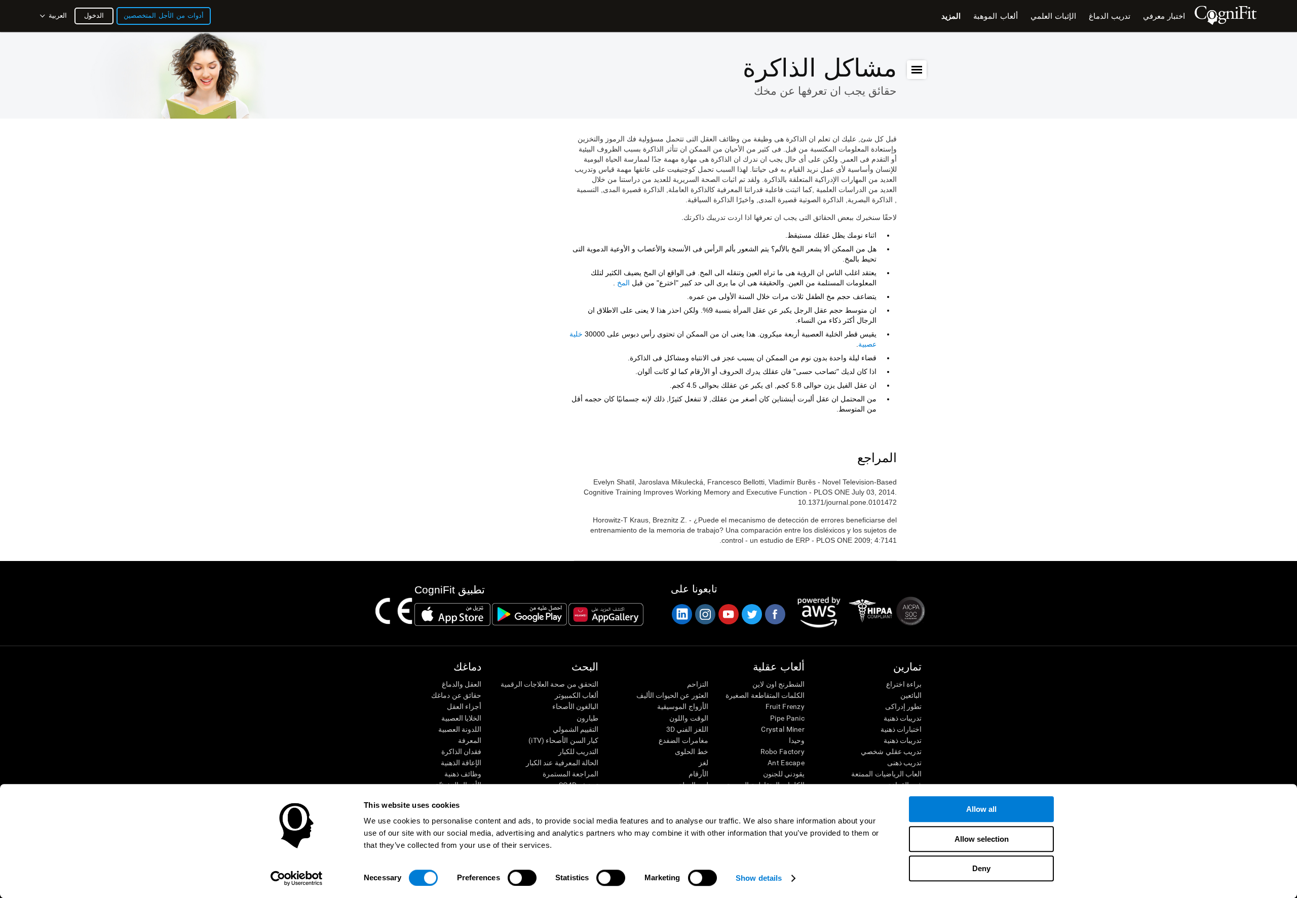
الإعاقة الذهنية (461, 763)
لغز (703, 763)
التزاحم (697, 684)
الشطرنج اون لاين (778, 684)
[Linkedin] (681, 614)
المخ (623, 283)
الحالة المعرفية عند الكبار (562, 763)
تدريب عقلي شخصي (891, 751)
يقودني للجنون (784, 774)
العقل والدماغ (461, 684)
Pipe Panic (787, 718)
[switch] (522, 878)
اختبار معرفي (1164, 16)
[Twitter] (751, 614)
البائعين (911, 695)
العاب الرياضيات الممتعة (886, 774)
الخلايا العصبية (461, 718)
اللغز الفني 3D (687, 729)
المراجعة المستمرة (570, 774)
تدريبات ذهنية (903, 718)
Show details (759, 878)
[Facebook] (774, 614)
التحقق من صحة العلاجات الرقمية (549, 684)
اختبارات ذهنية (901, 729)
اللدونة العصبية (459, 729)
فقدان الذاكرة (461, 751)
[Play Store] (529, 614)
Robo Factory (782, 751)
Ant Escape (786, 763)
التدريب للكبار (578, 751)
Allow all (981, 809)
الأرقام (698, 774)
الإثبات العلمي (1053, 16)
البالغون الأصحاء (575, 706)
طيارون (587, 718)
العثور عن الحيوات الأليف (672, 695)
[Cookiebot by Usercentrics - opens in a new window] (296, 878)
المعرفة (469, 740)
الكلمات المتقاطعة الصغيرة (765, 695)
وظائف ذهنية (462, 774)
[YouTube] (728, 614)
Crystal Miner (783, 729)
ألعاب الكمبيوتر (576, 695)
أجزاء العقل (464, 706)
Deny (981, 868)
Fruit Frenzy (785, 706)
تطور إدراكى (903, 706)
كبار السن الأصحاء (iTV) (563, 740)
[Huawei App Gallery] (605, 614)
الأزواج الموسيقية (682, 706)
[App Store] (452, 614)
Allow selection (982, 839)
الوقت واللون (688, 718)
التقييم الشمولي (575, 729)
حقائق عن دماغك (456, 695)
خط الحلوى (691, 751)
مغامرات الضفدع (683, 740)
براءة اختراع (904, 684)
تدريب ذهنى (904, 763)
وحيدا (797, 740)
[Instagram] (704, 614)
